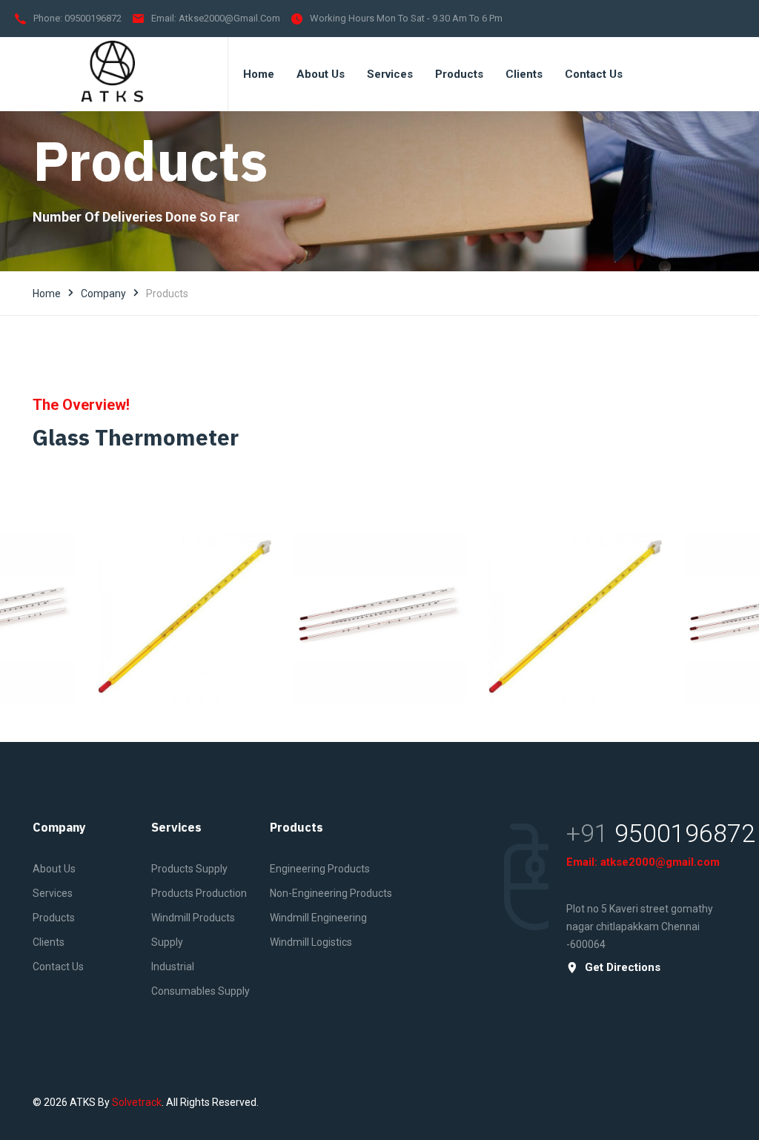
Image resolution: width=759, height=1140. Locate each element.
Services (53, 893)
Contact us (58, 966)
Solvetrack (137, 1102)
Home (47, 293)
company (103, 293)
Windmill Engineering (318, 918)
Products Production (199, 893)
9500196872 (684, 833)
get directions (622, 967)
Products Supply (189, 869)
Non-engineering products (331, 893)
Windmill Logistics (311, 942)
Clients (48, 942)
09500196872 (93, 18)
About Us (54, 869)
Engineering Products (320, 869)
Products (54, 918)
